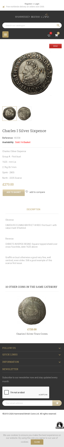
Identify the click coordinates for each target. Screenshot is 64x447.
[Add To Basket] (57, 299)
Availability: (8, 142)
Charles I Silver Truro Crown (32, 333)
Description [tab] (33, 209)
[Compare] (57, 306)
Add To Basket (14, 192)
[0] (49, 36)
